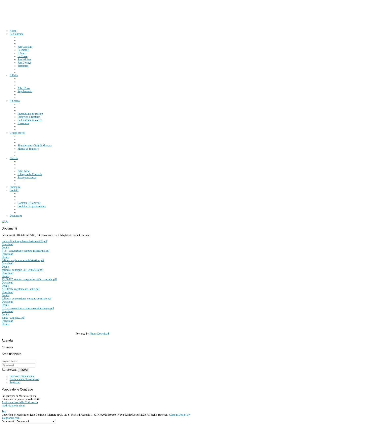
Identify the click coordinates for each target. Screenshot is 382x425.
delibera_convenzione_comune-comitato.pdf (26, 298)
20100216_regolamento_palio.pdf (21, 289)
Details (5, 247)
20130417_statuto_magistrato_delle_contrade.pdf (29, 279)
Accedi (24, 369)
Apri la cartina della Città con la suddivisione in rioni (20, 404)
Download (7, 244)
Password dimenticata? (22, 376)
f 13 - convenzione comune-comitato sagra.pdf (28, 308)
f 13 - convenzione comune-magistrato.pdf (26, 250)
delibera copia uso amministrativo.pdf (23, 260)
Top (4, 411)
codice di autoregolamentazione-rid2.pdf (24, 241)
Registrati (15, 382)
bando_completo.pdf (13, 317)
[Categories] (5, 221)
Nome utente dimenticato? (24, 379)
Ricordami (12, 369)
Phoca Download (99, 333)
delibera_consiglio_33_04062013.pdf (22, 269)
